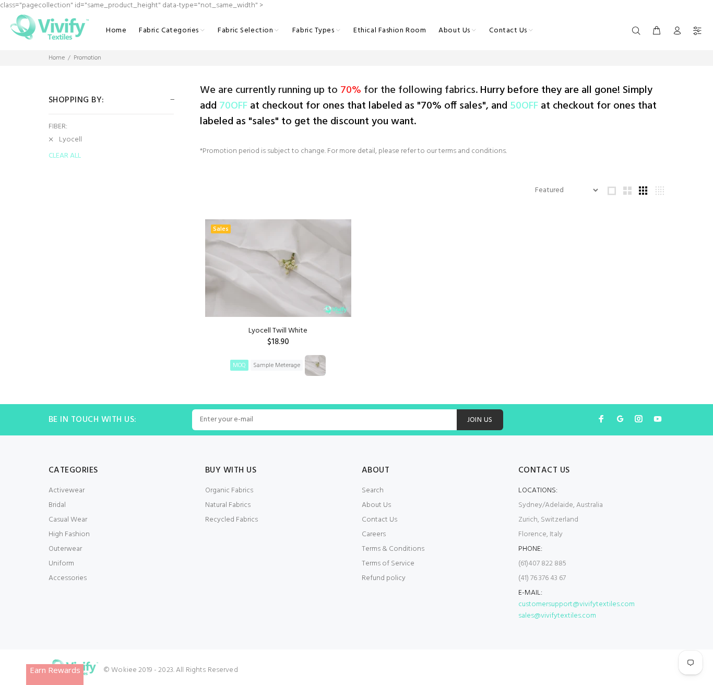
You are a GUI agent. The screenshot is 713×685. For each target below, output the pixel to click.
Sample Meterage (276, 365)
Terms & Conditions (393, 549)
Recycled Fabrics (231, 520)
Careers (374, 534)
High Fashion (69, 534)
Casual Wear (68, 520)
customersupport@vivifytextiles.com (576, 604)
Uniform (61, 564)
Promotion (87, 58)
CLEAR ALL (65, 156)
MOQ (239, 365)
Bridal (57, 505)
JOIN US (480, 420)
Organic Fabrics (229, 491)
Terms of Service (388, 564)
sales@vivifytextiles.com (557, 616)
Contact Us (379, 520)
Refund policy (384, 578)
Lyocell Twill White (277, 331)
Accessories (68, 578)
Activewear (67, 491)
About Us (376, 505)
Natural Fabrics (228, 505)
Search (373, 491)
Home (57, 58)
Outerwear (65, 549)
